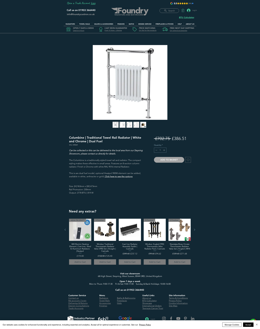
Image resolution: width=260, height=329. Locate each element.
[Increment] (164, 150)
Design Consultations (78, 305)
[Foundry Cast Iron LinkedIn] (192, 318)
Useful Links (148, 295)
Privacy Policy (175, 300)
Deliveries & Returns (78, 303)
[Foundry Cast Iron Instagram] (164, 318)
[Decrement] (156, 150)
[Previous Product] (65, 229)
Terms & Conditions (178, 298)
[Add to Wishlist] (188, 160)
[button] (182, 10)
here (93, 3)
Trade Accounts (75, 308)
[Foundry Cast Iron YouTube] (178, 318)
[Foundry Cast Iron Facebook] (171, 318)
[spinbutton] (160, 150)
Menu (102, 295)
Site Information (177, 295)
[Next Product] (194, 229)
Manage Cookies (232, 324)
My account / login (77, 300)
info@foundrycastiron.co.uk (81, 14)
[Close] (256, 324)
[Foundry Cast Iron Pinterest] (185, 318)
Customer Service (77, 295)
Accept (248, 324)
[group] (130, 242)
